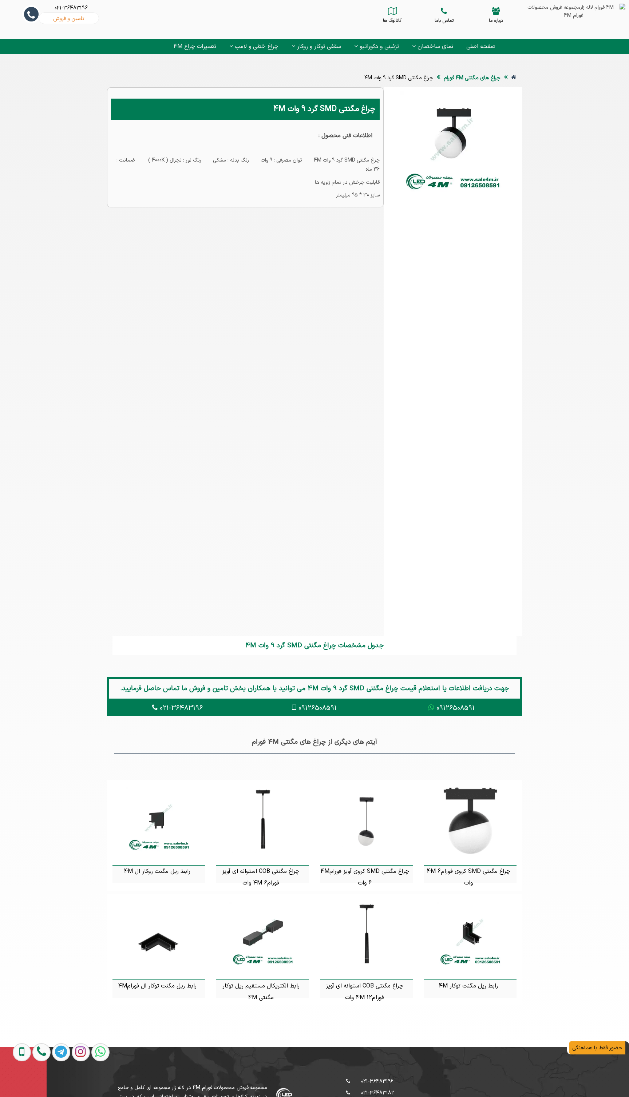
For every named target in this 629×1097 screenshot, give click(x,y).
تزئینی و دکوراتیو (378, 46)
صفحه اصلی (480, 46)
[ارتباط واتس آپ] (93, 1082)
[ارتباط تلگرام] (54, 1082)
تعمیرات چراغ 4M (194, 46)
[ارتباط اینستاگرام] (73, 1082)
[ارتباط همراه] (15, 1082)
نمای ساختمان (434, 46)
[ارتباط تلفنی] (34, 1082)
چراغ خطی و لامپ (255, 46)
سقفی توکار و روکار (318, 46)
